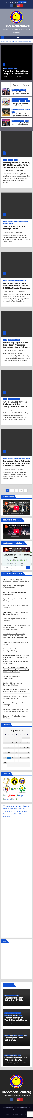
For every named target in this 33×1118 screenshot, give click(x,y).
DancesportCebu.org (16, 26)
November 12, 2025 (10, 350)
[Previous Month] (5, 730)
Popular (15, 85)
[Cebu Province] (22, 781)
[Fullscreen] (27, 514)
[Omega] (20, 795)
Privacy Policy (23, 1114)
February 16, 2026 (10, 291)
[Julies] (12, 795)
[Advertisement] (16, 961)
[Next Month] (28, 730)
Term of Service (14, 1114)
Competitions (23, 66)
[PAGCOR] (22, 789)
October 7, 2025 (9, 410)
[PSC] (6, 789)
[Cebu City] (14, 781)
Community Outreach (13, 66)
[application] (16, 507)
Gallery (5, 68)
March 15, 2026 (9, 171)
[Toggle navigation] (18, 37)
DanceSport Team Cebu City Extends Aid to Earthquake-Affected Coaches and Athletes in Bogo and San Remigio (16, 466)
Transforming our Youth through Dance (15, 72)
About (7, 1114)
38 (21, 490)
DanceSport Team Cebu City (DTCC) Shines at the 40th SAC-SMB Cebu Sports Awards (20, 94)
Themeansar (16, 1110)
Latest (6, 85)
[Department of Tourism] (6, 781)
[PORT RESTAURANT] (18, 799)
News (10, 68)
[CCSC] (14, 789)
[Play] (5, 514)
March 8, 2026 (9, 76)
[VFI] (13, 799)
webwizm (19, 76)
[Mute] (25, 514)
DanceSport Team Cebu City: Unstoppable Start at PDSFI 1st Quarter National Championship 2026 (21, 116)
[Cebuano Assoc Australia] (5, 795)
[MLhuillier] (7, 799)
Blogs (5, 66)
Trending (26, 85)
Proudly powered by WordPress (11, 1107)
